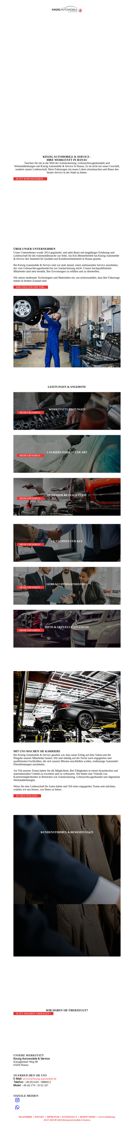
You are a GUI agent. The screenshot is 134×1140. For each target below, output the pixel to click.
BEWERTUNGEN (87, 1117)
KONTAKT (39, 1117)
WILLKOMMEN (25, 1117)
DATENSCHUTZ (69, 1117)
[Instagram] (17, 1100)
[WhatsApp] (17, 1107)
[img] (67, 9)
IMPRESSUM (53, 1117)
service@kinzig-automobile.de (39, 1078)
